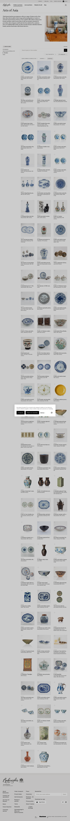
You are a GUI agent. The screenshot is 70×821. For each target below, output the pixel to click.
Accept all (20, 412)
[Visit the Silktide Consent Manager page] (51, 412)
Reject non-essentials (32, 412)
